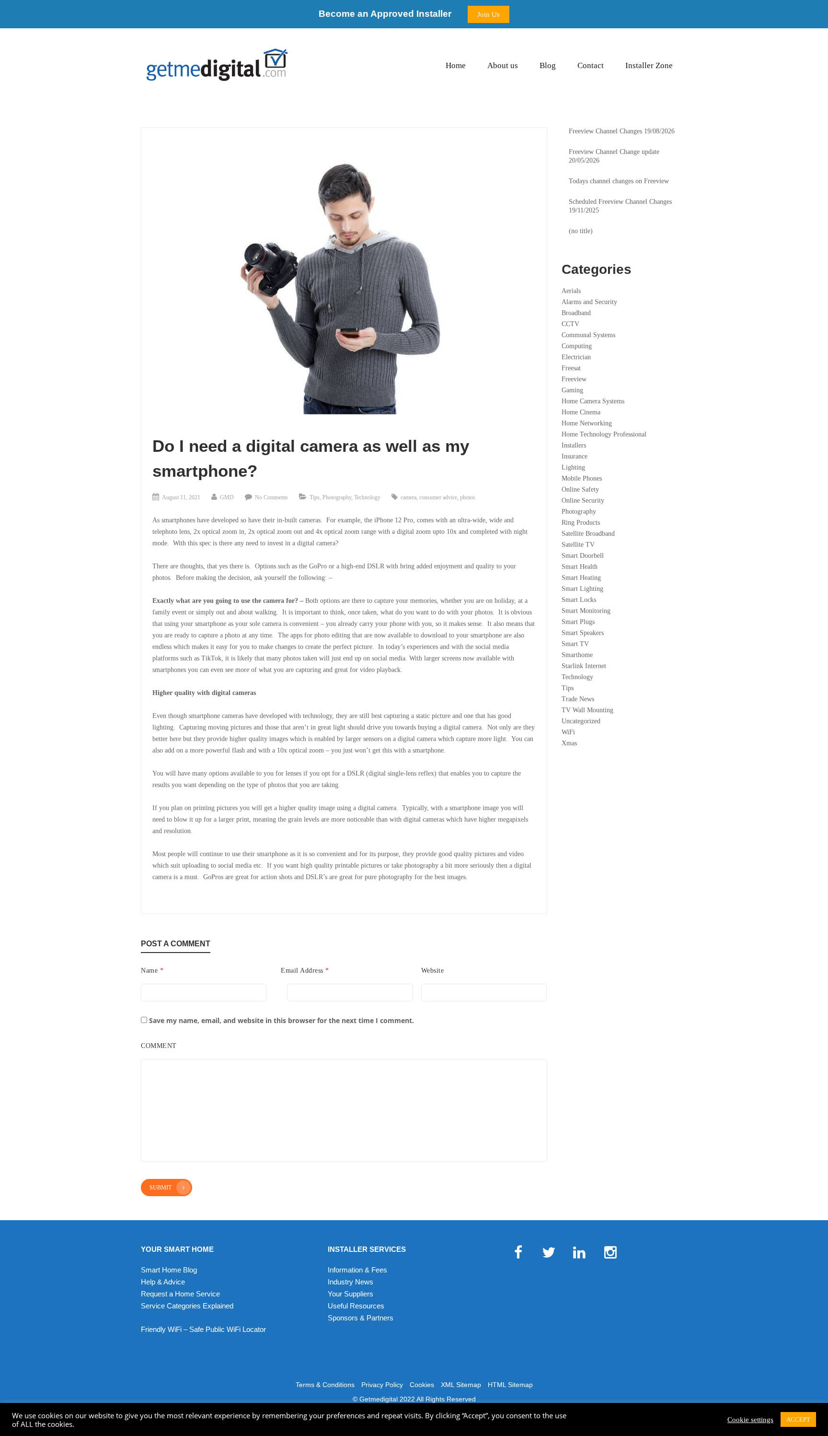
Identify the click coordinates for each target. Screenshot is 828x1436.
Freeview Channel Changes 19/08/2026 (622, 131)
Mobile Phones (582, 478)
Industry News (350, 1282)
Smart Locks (579, 599)
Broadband (576, 313)
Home (456, 65)
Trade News (578, 699)
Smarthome (577, 655)
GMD (227, 497)
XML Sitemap (461, 1385)
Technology (367, 497)
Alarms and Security (589, 302)
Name (152, 970)
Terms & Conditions (325, 1385)
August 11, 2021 (181, 497)
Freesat (571, 368)
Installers (574, 445)
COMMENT (159, 1045)
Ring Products (581, 522)
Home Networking (587, 423)
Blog (548, 65)
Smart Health (580, 566)
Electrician (576, 357)
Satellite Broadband (588, 533)
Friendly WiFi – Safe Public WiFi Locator (203, 1329)
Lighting (573, 467)
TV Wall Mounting (587, 710)
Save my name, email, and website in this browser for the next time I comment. (281, 1020)
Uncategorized (581, 721)
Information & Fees (357, 1270)
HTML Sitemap (510, 1385)
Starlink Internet (584, 666)
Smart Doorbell (583, 555)
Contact (590, 65)
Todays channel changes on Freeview (619, 181)
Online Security (583, 500)
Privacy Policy (382, 1385)
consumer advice (438, 497)
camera (408, 497)
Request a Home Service (180, 1294)
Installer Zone (649, 65)
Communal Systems (588, 335)
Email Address (305, 970)
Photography (336, 497)
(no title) (581, 231)
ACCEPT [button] (798, 1419)
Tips (315, 497)
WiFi (568, 732)
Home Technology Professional (604, 434)
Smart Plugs (578, 621)
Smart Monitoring (586, 610)
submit (161, 1187)
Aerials (571, 290)
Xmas (569, 743)
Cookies (422, 1385)
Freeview (574, 379)
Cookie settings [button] (750, 1420)
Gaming (572, 390)
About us (502, 65)
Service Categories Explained (187, 1306)
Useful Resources (356, 1306)
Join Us (488, 14)
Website (432, 970)
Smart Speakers (583, 632)
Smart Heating (581, 577)
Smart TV (575, 643)
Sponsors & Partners (360, 1318)
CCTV (570, 324)
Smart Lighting (582, 588)
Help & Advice (163, 1282)
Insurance (574, 456)
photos (467, 497)
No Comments (271, 497)
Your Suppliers (350, 1294)
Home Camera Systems (593, 401)
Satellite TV (578, 544)
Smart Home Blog (169, 1270)
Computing (577, 346)
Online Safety (580, 489)
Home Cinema (581, 412)
